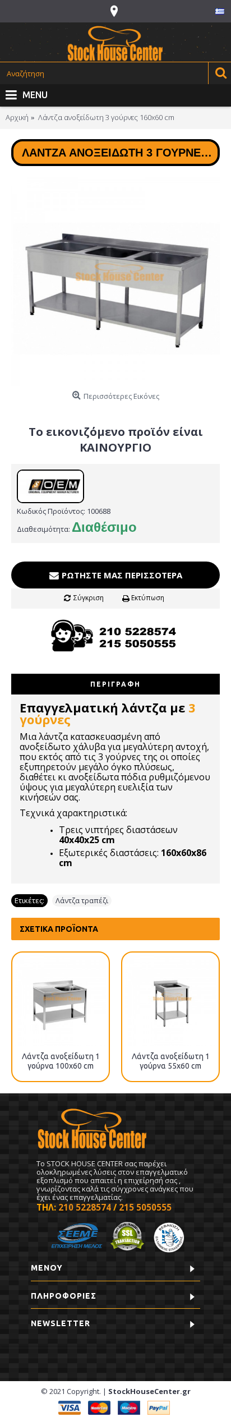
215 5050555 (145, 1207)
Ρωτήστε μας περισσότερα (120, 575)
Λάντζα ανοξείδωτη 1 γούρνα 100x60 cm (61, 1061)
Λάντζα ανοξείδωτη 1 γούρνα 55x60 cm (171, 1061)
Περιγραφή (115, 684)
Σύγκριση (88, 597)
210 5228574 (84, 1207)
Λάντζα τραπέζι (82, 900)
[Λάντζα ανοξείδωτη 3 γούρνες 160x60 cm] (115, 281)
